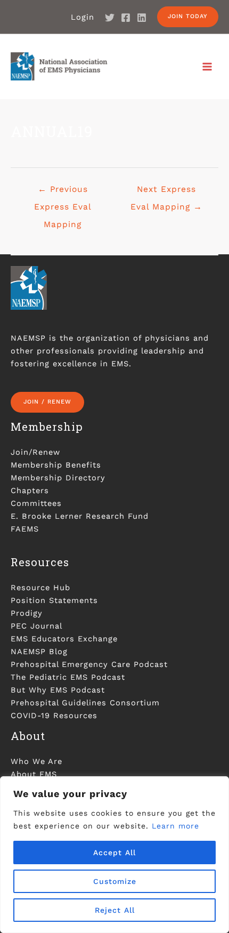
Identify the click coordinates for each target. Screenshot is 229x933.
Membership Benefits (56, 465)
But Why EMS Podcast (58, 690)
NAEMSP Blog (39, 651)
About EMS (34, 774)
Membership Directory (58, 477)
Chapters (30, 490)
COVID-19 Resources (54, 715)
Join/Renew (35, 452)
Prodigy (27, 613)
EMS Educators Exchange (64, 639)
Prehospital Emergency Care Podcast (89, 664)
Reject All (115, 910)
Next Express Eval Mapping (166, 192)
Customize (114, 881)
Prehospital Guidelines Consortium (85, 702)
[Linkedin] (141, 17)
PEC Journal (36, 626)
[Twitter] (109, 17)
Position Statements (54, 600)
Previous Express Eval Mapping (63, 192)
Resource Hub (40, 587)
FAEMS (25, 529)
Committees (36, 503)
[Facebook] (125, 17)
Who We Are (36, 761)
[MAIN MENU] (207, 66)
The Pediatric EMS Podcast (68, 677)
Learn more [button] (175, 826)
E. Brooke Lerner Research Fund (80, 516)
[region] (114, 854)
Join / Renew (47, 401)
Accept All (114, 852)
